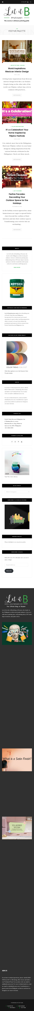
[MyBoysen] (17, 15)
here (12, 542)
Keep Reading (17, 95)
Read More (17, 267)
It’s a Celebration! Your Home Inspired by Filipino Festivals (17, 132)
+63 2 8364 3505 (9, 428)
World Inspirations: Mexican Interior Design (17, 70)
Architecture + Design (18, 65)
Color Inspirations (17, 126)
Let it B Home (18, 190)
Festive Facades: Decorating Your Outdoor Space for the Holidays (17, 198)
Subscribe (9, 571)
